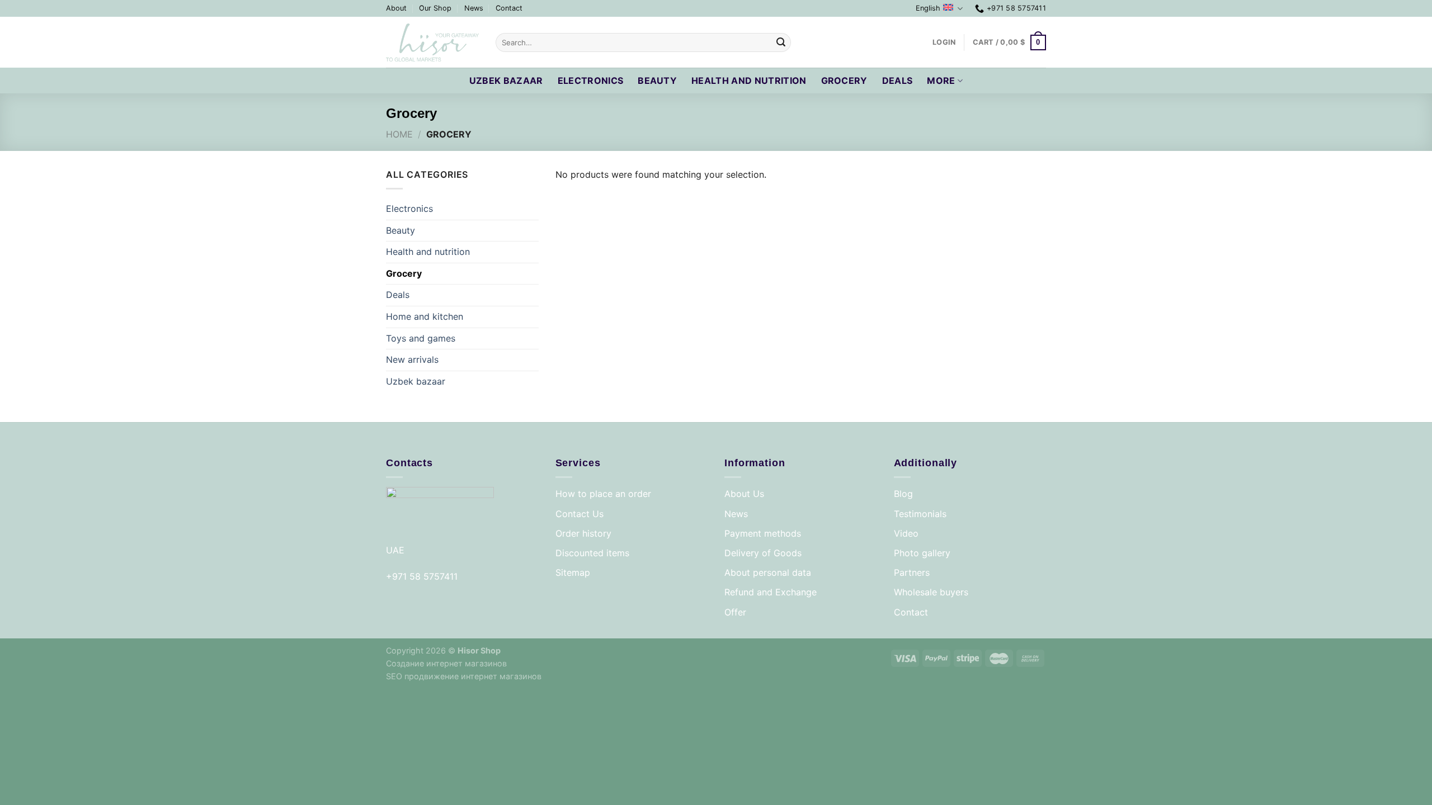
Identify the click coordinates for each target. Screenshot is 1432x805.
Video (906, 533)
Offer (735, 612)
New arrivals (412, 359)
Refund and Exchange (770, 592)
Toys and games (420, 338)
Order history (583, 533)
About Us (744, 493)
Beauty (657, 80)
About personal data (767, 572)
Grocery (844, 80)
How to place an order (603, 493)
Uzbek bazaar (506, 80)
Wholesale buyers (931, 592)
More (941, 80)
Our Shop (435, 8)
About (396, 8)
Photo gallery (922, 552)
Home (399, 134)
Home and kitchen (424, 316)
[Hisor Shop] (432, 42)
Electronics (591, 80)
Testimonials (920, 513)
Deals (897, 80)
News (473, 8)
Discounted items (592, 552)
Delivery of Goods (763, 552)
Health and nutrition (748, 80)
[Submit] (780, 42)
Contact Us (579, 513)
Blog (903, 493)
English (928, 8)
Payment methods (762, 533)
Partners (912, 572)
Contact (509, 8)
